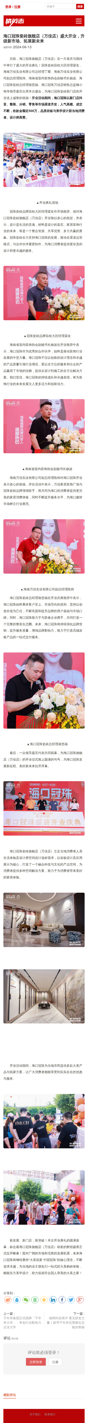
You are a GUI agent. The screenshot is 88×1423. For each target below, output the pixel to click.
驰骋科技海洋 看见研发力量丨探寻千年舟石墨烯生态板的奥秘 (66, 1322)
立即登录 (36, 1362)
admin (8, 47)
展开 (78, 21)
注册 (55, 1362)
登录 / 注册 (13, 6)
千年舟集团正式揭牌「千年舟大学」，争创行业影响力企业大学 (22, 1322)
